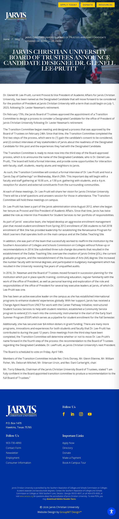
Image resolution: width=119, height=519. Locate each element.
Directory (67, 448)
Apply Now (68, 443)
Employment (12, 457)
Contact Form (13, 448)
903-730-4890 (13, 443)
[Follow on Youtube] (89, 414)
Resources (105, 4)
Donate (88, 4)
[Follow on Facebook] (63, 414)
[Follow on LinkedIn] (72, 414)
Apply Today (68, 4)
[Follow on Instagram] (81, 414)
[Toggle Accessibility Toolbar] (111, 511)
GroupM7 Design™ (71, 512)
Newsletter (12, 453)
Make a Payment (71, 457)
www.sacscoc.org (26, 496)
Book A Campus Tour (74, 462)
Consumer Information (18, 462)
